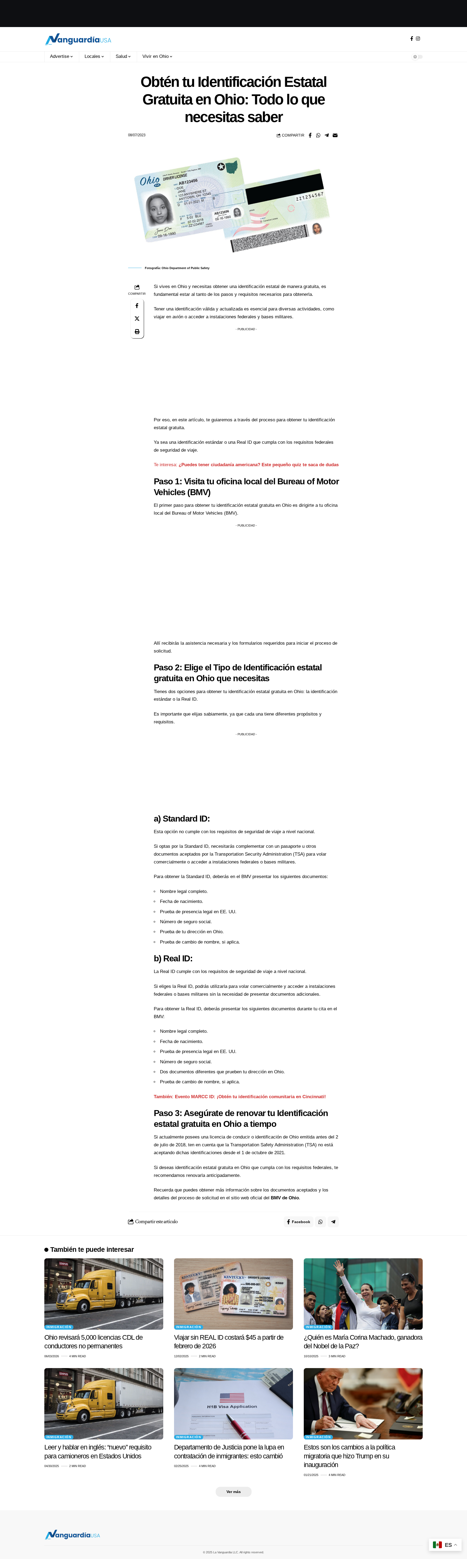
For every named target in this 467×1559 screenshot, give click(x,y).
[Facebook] (412, 39)
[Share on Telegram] (327, 135)
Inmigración (59, 1327)
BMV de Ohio (285, 1197)
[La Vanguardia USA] (78, 39)
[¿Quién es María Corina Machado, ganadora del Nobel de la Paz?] (363, 1294)
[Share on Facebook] (310, 135)
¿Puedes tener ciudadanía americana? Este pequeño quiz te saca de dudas (259, 464)
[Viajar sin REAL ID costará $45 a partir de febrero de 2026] (233, 1294)
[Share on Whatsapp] (318, 135)
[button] (137, 331)
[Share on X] (137, 318)
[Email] (335, 135)
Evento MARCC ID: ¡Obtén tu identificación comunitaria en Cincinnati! (250, 1096)
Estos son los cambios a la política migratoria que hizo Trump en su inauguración (349, 1455)
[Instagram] (418, 39)
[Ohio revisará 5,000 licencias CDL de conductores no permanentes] (103, 1294)
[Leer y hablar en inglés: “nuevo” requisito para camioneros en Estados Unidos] (103, 1403)
